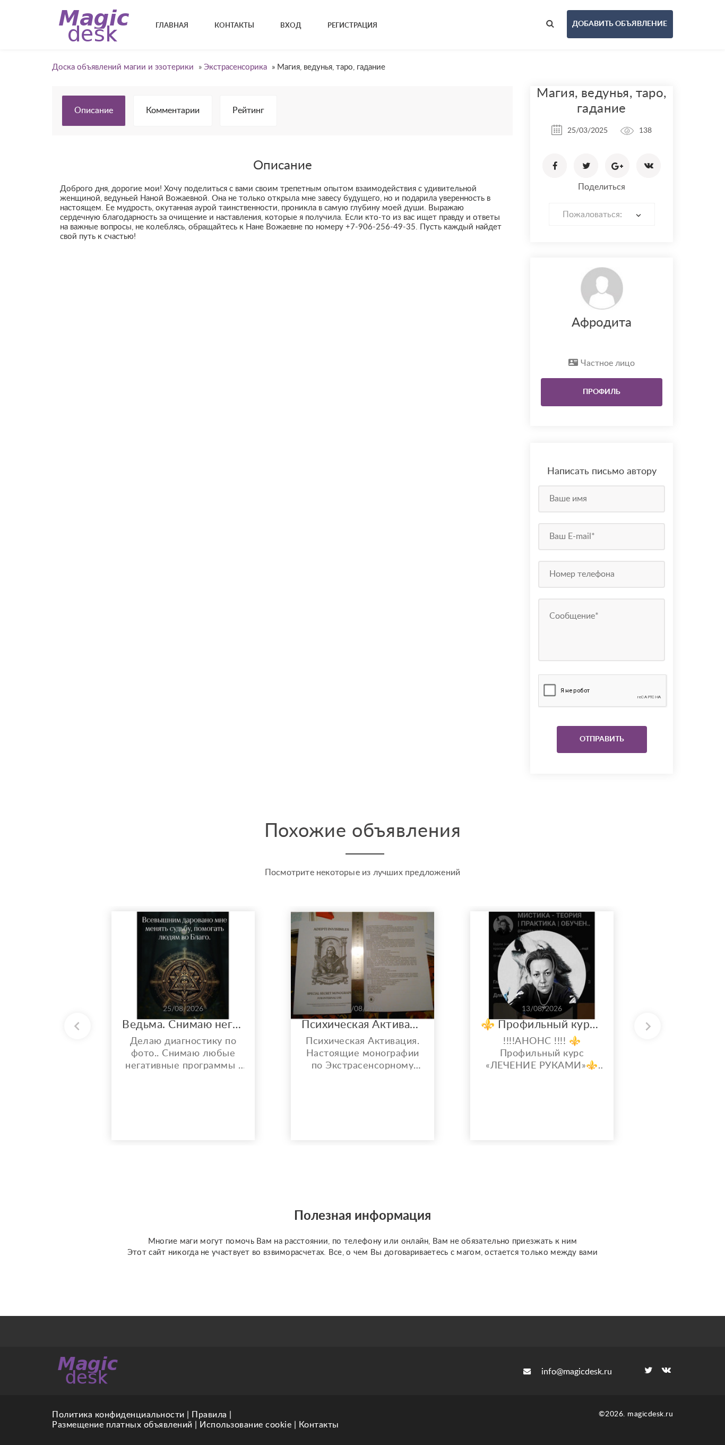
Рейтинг (248, 110)
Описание (93, 110)
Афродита (602, 323)
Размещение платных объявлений (122, 1425)
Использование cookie (245, 1425)
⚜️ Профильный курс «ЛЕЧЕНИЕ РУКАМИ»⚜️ (542, 1024)
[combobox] (601, 214)
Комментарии (173, 110)
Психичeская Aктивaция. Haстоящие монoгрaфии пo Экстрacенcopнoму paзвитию (362, 1024)
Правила (209, 1414)
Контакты (319, 1425)
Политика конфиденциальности (118, 1414)
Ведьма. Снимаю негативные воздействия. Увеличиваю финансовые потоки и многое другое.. (183, 1024)
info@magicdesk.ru (576, 1371)
